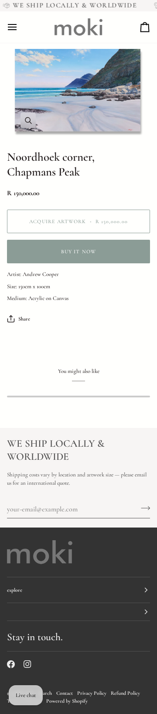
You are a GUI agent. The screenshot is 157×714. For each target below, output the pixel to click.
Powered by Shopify (67, 701)
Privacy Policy (91, 693)
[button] (78, 612)
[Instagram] (27, 664)
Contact (64, 693)
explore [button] (14, 590)
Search (45, 693)
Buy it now (78, 251)
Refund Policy (125, 693)
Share (24, 319)
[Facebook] (11, 664)
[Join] (143, 508)
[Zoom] (78, 93)
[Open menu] (20, 27)
